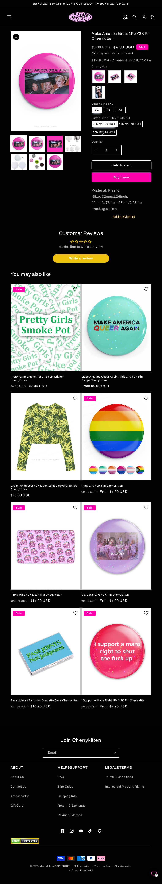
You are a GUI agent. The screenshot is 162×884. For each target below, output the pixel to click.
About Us (17, 777)
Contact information (83, 870)
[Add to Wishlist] (75, 289)
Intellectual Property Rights (124, 786)
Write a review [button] (81, 258)
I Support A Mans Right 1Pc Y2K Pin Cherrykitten (113, 700)
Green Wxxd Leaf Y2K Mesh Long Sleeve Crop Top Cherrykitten (44, 487)
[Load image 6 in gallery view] (37, 162)
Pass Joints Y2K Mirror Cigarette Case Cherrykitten (44, 700)
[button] (9, 17)
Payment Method (70, 815)
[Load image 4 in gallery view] (73, 144)
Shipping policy (123, 866)
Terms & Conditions (119, 777)
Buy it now (121, 177)
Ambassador (20, 796)
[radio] (99, 77)
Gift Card (17, 805)
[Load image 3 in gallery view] (55, 144)
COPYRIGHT (62, 866)
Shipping (97, 53)
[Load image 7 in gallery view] (55, 162)
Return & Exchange (72, 805)
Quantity (97, 141)
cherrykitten (47, 866)
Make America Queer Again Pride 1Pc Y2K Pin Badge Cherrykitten (112, 378)
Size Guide (65, 786)
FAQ (61, 777)
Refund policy (82, 866)
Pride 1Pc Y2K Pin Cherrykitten (102, 485)
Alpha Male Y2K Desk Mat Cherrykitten (36, 594)
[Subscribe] (114, 753)
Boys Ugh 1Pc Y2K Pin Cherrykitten (105, 594)
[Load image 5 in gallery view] (19, 162)
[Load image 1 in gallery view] (19, 144)
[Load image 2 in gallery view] (37, 144)
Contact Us (18, 786)
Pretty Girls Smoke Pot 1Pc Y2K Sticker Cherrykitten (37, 378)
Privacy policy (102, 866)
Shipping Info (67, 796)
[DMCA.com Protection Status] (25, 843)
